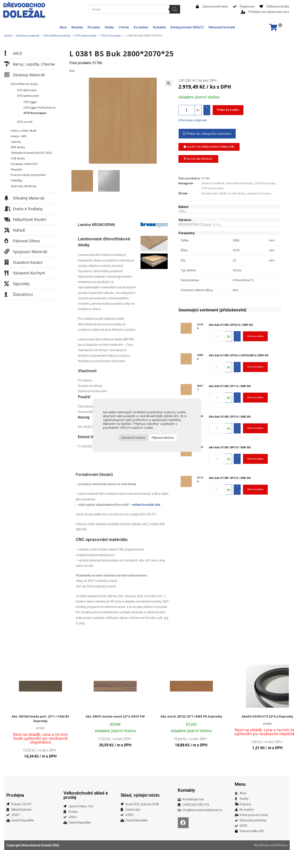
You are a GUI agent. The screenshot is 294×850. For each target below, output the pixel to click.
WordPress (262, 845)
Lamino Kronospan (259, 193)
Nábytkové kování (29, 219)
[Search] (174, 9)
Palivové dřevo (26, 240)
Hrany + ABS (19, 136)
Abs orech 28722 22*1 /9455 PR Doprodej (191, 716)
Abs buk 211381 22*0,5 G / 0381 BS (231, 324)
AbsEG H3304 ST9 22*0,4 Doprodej (267, 716)
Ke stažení (141, 27)
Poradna (94, 27)
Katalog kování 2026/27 (187, 27)
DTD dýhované (27, 90)
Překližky (16, 180)
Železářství (23, 294)
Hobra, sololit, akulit (23, 130)
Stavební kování (27, 262)
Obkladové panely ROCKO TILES (31, 153)
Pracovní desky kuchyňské (28, 175)
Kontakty (159, 27)
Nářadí (19, 230)
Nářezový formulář (222, 27)
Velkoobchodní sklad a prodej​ (85, 795)
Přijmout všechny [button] (163, 438)
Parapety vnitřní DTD (24, 164)
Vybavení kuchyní (29, 272)
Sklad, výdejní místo (140, 795)
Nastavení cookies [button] (133, 438)
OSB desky (18, 158)
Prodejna (15, 795)
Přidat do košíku (228, 110)
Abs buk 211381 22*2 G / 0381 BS (230, 416)
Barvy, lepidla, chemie (34, 64)
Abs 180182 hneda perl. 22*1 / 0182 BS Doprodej (40, 718)
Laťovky (16, 142)
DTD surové (24, 122)
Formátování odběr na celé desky (223, 193)
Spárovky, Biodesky (24, 186)
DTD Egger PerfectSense (40, 107)
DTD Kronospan (111, 35)
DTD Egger (30, 102)
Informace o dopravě (192, 120)
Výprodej (21, 283)
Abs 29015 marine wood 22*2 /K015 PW (115, 716)
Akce (63, 27)
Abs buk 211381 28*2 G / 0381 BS (230, 447)
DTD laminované (85, 35)
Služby (109, 27)
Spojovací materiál (30, 251)
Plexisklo (16, 169)
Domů (8, 35)
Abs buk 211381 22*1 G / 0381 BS (230, 386)
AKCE (17, 53)
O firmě (124, 27)
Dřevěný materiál (28, 198)
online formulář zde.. (147, 504)
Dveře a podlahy (28, 208)
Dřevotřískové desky (57, 35)
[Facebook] (183, 822)
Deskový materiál (27, 35)
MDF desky (18, 147)
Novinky (77, 27)
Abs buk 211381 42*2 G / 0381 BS (230, 478)
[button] (168, 83)
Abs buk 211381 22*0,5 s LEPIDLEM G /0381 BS (238, 355)
